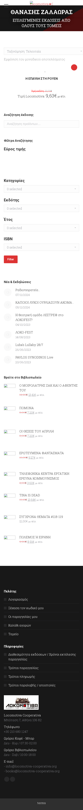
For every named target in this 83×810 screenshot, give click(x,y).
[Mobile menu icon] (6, 6)
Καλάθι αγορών (19, 625)
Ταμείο (13, 634)
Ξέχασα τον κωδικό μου (26, 608)
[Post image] (8, 292)
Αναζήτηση (75, 124)
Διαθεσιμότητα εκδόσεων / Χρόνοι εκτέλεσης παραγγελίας (42, 656)
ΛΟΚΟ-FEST (24, 332)
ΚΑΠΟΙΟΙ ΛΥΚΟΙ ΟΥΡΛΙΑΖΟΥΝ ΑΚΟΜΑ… (44, 302)
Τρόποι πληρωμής (21, 676)
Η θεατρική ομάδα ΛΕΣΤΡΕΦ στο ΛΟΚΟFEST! (39, 317)
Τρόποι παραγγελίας (23, 668)
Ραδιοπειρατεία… (27, 290)
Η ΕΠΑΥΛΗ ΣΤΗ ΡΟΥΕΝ (41, 78)
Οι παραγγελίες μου (22, 617)
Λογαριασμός (18, 599)
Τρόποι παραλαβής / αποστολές (32, 685)
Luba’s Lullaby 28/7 (29, 345)
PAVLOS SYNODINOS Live (34, 357)
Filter (10, 259)
